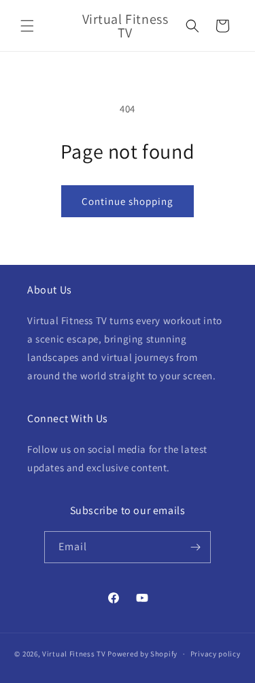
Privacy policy (215, 653)
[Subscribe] (195, 547)
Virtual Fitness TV (74, 653)
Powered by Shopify (142, 653)
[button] (27, 26)
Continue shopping (127, 201)
